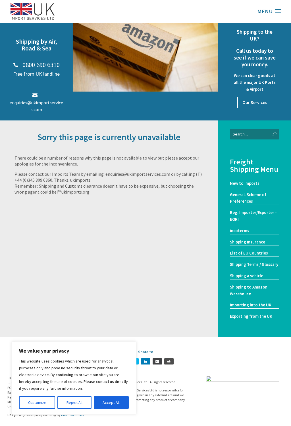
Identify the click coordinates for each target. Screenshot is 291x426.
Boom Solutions (72, 415)
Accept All (111, 402)
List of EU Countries (249, 253)
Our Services (254, 102)
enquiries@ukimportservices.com (36, 102)
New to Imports (244, 183)
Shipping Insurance (247, 242)
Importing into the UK (250, 305)
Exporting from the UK (251, 316)
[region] (73, 378)
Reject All (74, 402)
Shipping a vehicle (246, 275)
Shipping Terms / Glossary (254, 264)
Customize (37, 402)
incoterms (239, 230)
